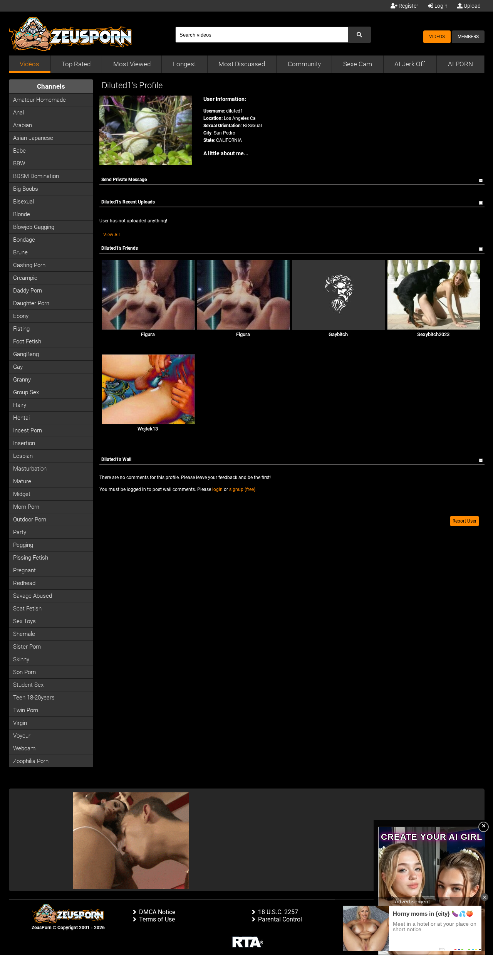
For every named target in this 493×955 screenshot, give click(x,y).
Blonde (21, 214)
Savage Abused (32, 595)
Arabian (22, 125)
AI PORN (460, 64)
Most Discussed (241, 64)
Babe (19, 150)
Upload (472, 6)
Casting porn (29, 265)
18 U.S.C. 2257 (278, 912)
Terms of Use (157, 919)
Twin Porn (25, 710)
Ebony (21, 316)
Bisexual (23, 201)
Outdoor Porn (29, 519)
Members (468, 36)
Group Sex (26, 392)
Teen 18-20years (34, 697)
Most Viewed (132, 64)
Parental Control (280, 919)
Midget (21, 494)
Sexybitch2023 (433, 334)
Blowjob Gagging (33, 227)
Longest (184, 64)
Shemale (24, 634)
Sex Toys (24, 621)
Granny (22, 379)
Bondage (24, 239)
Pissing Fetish (30, 557)
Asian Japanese (33, 138)
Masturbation (30, 468)
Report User (464, 521)
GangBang (26, 354)
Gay (18, 366)
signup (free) (242, 489)
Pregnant (24, 570)
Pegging (23, 544)
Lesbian (23, 455)
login (217, 489)
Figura (148, 334)
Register (407, 6)
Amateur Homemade (39, 99)
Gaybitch (338, 334)
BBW (19, 163)
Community (304, 64)
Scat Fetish (27, 608)
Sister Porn (27, 646)
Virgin (20, 723)
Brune (20, 252)
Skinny (21, 659)
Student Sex (28, 684)
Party (19, 532)
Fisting (21, 328)
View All (111, 234)
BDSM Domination (36, 176)
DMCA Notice (157, 912)
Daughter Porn (31, 303)
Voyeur (21, 735)
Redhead (24, 583)
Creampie (25, 277)
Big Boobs (25, 188)
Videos (437, 36)
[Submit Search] (359, 35)
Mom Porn (26, 506)
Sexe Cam (357, 64)
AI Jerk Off (409, 64)
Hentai (21, 417)
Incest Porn (27, 430)
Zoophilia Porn (31, 761)
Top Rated (76, 64)
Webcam (24, 748)
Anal (18, 112)
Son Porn (24, 672)
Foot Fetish (27, 341)
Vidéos (29, 64)
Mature (22, 481)
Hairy (19, 405)
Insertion (24, 443)
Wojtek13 (148, 429)
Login (440, 6)
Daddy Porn (27, 290)
